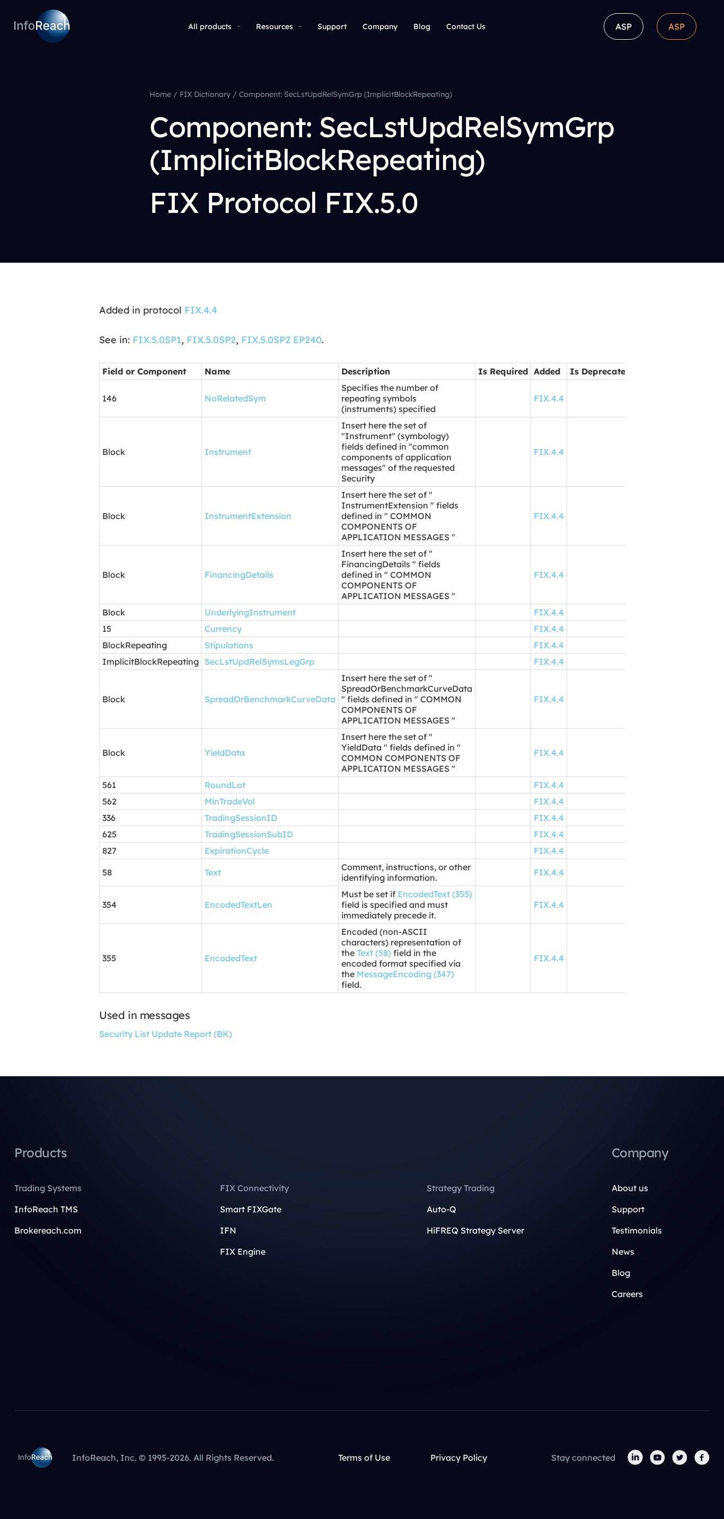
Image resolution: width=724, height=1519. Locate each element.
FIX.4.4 (200, 310)
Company (380, 26)
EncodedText (231, 958)
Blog (421, 26)
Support (332, 26)
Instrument (228, 451)
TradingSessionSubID (249, 834)
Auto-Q (441, 1209)
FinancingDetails (239, 574)
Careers (627, 1294)
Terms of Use (364, 1457)
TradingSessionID (241, 817)
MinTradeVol (230, 801)
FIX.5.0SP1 (157, 340)
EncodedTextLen (238, 904)
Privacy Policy (458, 1457)
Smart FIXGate (250, 1209)
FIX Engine (243, 1251)
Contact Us (465, 26)
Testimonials (637, 1230)
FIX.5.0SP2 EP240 (281, 340)
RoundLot (225, 785)
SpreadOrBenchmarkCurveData (270, 699)
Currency (223, 628)
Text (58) (374, 953)
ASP (623, 26)
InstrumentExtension (248, 516)
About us (630, 1188)
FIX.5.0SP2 (211, 340)
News (623, 1251)
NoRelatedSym (235, 398)
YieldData (225, 752)
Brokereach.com (48, 1230)
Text (213, 872)
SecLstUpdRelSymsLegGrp (259, 661)
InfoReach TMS (46, 1209)
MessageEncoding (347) (405, 974)
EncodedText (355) (435, 894)
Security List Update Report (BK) (165, 1034)
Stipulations (229, 645)
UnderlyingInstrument (250, 612)
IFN (228, 1230)
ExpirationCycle (237, 850)
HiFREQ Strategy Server (475, 1230)
